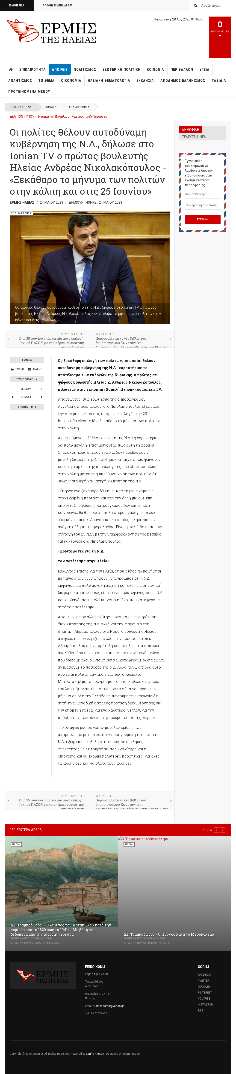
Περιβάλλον (182, 69)
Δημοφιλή (190, 130)
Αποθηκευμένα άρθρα (57, 5)
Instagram (205, 1004)
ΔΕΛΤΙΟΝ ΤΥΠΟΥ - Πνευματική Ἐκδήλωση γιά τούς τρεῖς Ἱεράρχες (58, 116)
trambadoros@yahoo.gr (109, 1006)
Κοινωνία (155, 69)
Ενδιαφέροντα (79, 107)
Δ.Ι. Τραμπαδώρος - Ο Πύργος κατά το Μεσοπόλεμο (169, 934)
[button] (216, 830)
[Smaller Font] (12, 388)
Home (10, 69)
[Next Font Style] (41, 396)
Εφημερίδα (16, 5)
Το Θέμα (46, 80)
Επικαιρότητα (32, 69)
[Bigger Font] (41, 388)
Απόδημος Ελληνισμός (182, 80)
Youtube (204, 998)
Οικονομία (71, 80)
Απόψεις (60, 69)
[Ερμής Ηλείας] (52, 30)
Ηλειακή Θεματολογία (109, 80)
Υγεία (204, 69)
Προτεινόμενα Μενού (29, 91)
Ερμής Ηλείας (95, 1053)
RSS (200, 1010)
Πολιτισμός (85, 69)
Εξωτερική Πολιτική (122, 69)
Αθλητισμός (20, 80)
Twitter (203, 980)
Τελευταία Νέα (194, 137)
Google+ (204, 986)
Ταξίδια (219, 80)
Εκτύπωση (22, 369)
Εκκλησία (145, 80)
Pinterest (205, 992)
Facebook (205, 974)
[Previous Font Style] (12, 396)
